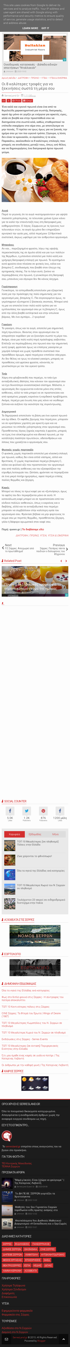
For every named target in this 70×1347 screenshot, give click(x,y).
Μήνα (55, 834)
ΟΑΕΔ (47, 1260)
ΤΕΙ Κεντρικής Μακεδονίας (17, 1163)
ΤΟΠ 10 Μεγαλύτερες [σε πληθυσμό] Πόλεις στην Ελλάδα (37, 843)
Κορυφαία (14, 834)
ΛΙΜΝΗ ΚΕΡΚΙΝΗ (12, 1270)
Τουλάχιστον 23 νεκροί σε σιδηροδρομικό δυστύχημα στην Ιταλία (41, 901)
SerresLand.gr (20, 1337)
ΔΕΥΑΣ (48, 1265)
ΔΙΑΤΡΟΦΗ (22, 535)
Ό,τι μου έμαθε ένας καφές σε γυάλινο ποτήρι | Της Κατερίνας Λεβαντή (30, 1057)
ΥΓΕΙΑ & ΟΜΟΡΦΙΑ (58, 535)
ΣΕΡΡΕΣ (7, 1244)
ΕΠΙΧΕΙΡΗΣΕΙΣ (32, 1260)
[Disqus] (35, 654)
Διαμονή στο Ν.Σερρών (15, 1332)
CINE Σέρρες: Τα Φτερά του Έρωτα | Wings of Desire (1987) (31, 1015)
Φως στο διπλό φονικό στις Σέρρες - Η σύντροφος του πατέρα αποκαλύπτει (33, 999)
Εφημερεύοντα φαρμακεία (17, 1310)
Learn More (30, 28)
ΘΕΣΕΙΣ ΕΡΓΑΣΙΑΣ (12, 1260)
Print (18, 100)
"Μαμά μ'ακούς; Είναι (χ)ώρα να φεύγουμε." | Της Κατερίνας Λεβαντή (39, 1181)
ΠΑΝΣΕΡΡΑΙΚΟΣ (41, 1244)
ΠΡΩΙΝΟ (34, 535)
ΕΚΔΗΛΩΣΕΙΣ (22, 1244)
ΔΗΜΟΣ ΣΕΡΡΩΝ (12, 1249)
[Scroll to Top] (63, 1339)
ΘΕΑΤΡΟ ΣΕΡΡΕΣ (12, 1265)
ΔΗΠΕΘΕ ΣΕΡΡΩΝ (12, 1254)
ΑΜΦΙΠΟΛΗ (31, 1254)
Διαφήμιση (8, 1293)
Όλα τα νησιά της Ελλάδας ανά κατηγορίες (41, 870)
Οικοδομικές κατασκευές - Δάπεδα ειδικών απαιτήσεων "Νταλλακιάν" (30, 66)
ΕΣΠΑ (27, 1265)
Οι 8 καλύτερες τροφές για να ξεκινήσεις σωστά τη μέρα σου (28, 86)
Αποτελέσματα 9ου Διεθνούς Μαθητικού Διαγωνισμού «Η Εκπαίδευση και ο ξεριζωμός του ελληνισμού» (40, 1223)
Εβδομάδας (35, 834)
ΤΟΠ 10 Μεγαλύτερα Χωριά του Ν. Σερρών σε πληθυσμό (34, 1032)
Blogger (41, 1340)
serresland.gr (13, 1146)
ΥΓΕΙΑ (43, 535)
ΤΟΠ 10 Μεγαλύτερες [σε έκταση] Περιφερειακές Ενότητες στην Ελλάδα (30, 1047)
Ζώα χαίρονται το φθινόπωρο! (34, 856)
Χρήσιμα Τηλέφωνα (13, 1285)
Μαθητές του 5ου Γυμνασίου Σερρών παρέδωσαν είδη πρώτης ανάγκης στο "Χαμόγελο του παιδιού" (36, 1210)
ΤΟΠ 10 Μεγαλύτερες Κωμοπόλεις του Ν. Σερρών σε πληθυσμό (32, 1024)
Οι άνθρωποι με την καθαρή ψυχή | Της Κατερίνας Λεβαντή (35, 1065)
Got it (45, 28)
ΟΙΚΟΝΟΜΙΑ (30, 1249)
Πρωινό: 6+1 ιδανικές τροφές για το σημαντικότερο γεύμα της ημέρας (32, 586)
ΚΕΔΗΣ (37, 1265)
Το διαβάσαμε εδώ (33, 529)
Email (29, 100)
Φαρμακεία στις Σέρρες (15, 1314)
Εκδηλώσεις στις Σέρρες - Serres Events (25, 1039)
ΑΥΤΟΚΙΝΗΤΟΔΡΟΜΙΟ (52, 1254)
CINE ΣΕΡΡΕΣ (47, 1249)
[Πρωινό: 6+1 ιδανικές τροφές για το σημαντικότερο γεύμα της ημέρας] (35, 581)
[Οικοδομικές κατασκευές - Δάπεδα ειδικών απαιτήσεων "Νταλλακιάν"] (35, 47)
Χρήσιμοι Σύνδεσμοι (14, 1289)
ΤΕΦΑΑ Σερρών (11, 1166)
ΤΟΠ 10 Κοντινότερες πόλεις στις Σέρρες (25, 1006)
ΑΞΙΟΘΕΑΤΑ (31, 1270)
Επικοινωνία (9, 1297)
